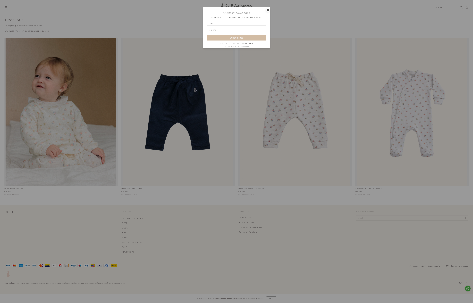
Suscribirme (236, 37)
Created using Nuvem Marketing (236, 46)
